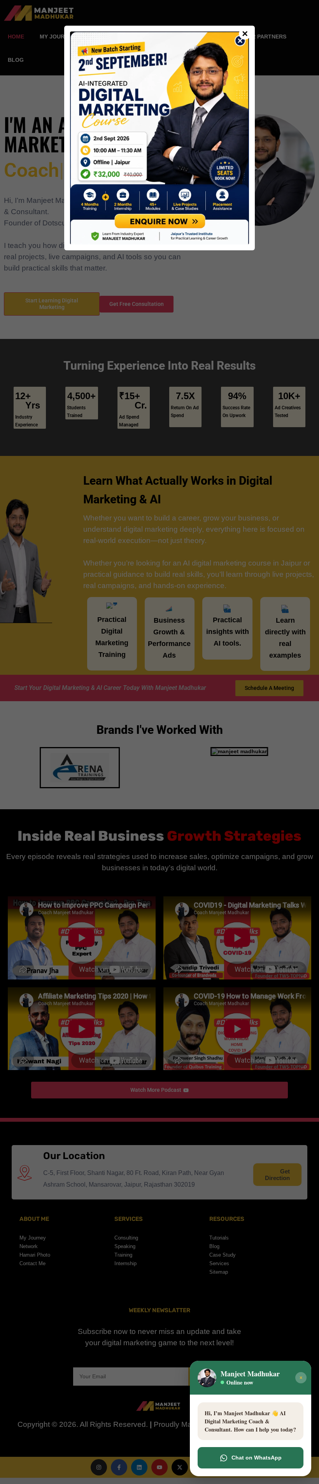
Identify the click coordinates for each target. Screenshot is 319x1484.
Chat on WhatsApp (256, 1457)
